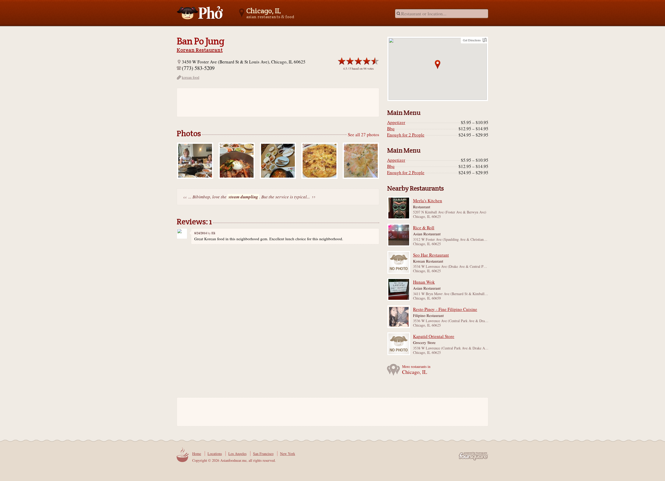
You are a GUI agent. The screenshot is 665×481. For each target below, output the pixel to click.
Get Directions (472, 40)
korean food (190, 77)
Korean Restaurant (200, 50)
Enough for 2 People (405, 135)
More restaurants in (416, 370)
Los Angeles (237, 453)
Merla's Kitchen (427, 200)
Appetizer (396, 122)
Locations (215, 453)
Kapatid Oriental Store (433, 336)
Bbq (391, 129)
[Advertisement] (275, 102)
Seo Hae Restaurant (431, 255)
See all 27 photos (363, 135)
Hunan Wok (424, 282)
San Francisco (263, 453)
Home (196, 453)
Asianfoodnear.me (200, 12)
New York (287, 453)
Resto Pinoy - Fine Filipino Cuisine (445, 309)
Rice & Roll (423, 227)
